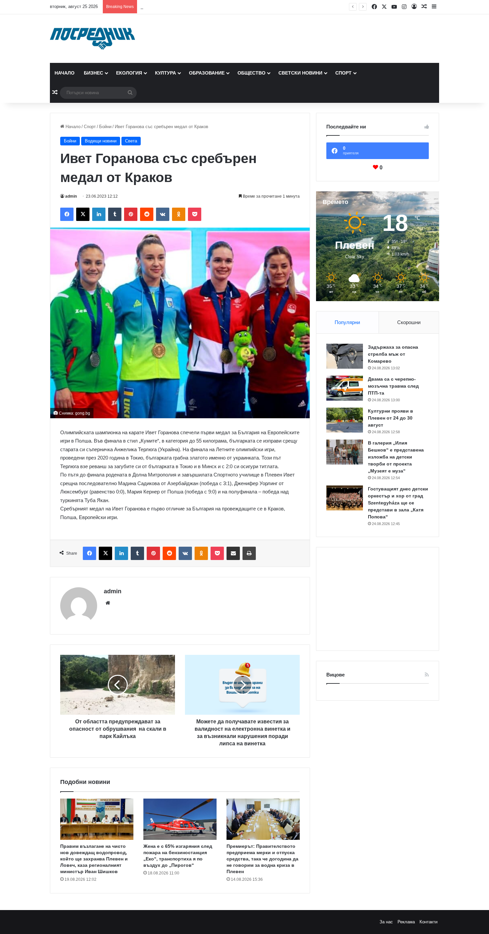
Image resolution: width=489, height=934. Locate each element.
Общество (251, 73)
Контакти (428, 921)
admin (71, 196)
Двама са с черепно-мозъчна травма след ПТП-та (393, 386)
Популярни (347, 322)
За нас (386, 921)
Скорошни (408, 322)
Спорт (343, 73)
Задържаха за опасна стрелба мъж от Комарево (393, 354)
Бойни (105, 126)
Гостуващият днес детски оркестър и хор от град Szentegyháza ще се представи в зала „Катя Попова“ (398, 502)
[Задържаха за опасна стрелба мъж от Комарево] (344, 356)
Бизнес (93, 73)
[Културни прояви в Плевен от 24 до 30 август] (344, 420)
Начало (65, 73)
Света (131, 140)
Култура (165, 73)
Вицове (335, 674)
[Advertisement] (377, 599)
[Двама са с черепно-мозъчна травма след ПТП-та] (344, 388)
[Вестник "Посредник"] (92, 39)
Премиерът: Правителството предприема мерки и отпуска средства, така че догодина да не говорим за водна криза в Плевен (262, 858)
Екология (129, 73)
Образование (207, 73)
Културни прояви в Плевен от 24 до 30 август (186, 6)
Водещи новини (100, 140)
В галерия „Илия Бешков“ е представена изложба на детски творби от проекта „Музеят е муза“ (396, 456)
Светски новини (300, 73)
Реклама (406, 921)
